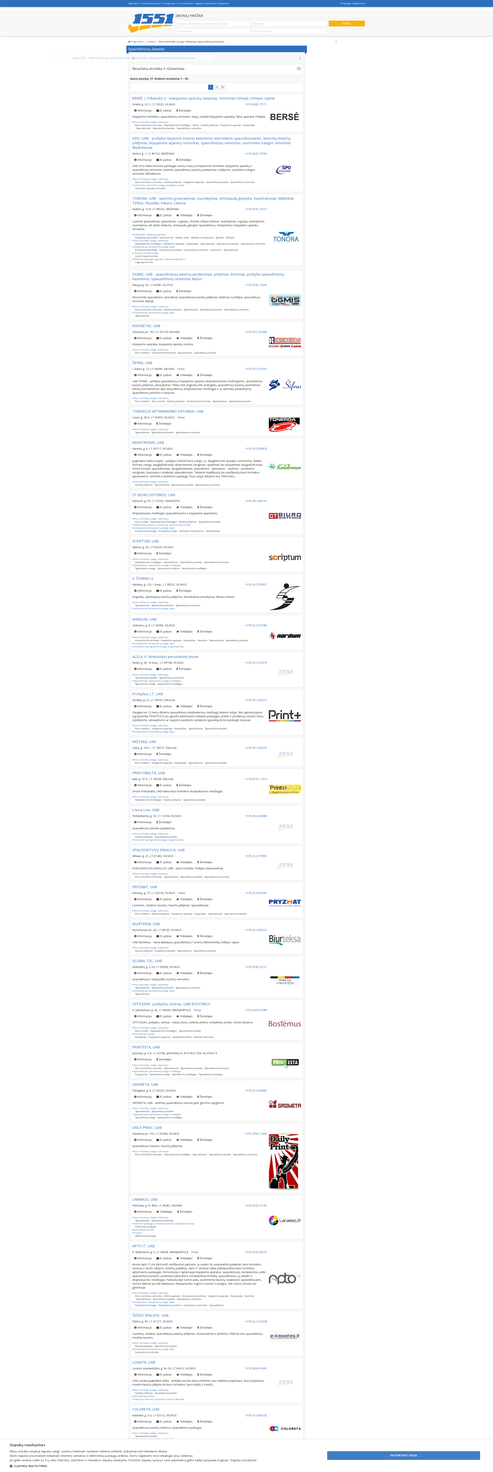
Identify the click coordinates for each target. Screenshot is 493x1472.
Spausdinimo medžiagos (194, 568)
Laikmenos (215, 249)
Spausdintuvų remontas (189, 128)
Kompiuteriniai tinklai (146, 249)
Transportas (169, 3)
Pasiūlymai (210, 3)
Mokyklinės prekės (182, 1037)
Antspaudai (141, 1037)
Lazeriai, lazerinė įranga (145, 252)
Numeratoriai (166, 237)
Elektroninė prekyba (145, 1226)
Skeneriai (202, 640)
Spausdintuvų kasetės (164, 128)
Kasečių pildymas (209, 125)
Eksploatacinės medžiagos (177, 125)
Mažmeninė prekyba (145, 1235)
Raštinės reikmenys (204, 1037)
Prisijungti (345, 3)
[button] (134, 1466)
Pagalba (199, 3)
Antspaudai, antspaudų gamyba (149, 234)
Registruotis (359, 3)
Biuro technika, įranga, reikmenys (150, 122)
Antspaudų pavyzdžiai (146, 237)
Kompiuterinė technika (164, 352)
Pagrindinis (133, 3)
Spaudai (220, 237)
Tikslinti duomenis (151, 3)
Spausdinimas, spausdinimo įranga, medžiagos (157, 565)
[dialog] (246, 1455)
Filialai (181, 369)
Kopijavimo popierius (160, 1037)
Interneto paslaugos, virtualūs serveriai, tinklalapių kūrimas (163, 1223)
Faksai (196, 125)
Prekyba (137, 1232)
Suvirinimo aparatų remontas (150, 188)
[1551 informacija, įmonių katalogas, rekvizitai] (151, 23)
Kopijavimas (141, 1074)
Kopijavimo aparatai (231, 125)
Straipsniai (223, 3)
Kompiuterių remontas (196, 249)
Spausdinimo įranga (145, 568)
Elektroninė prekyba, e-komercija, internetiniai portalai (161, 524)
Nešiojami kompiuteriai (191, 530)
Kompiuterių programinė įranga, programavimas (158, 646)
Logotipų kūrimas (144, 262)
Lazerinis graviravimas (146, 256)
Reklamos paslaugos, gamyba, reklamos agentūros (159, 259)
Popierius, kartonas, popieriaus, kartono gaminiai (158, 1399)
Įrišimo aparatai (172, 1295)
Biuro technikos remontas (148, 125)
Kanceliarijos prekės (143, 1033)
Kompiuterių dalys (167, 530)
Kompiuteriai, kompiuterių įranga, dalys (153, 246)
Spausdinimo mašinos (169, 568)
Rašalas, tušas (182, 237)
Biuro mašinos (142, 352)
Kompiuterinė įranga (145, 530)
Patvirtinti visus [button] (403, 1455)
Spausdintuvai (143, 128)
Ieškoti (347, 23)
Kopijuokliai (249, 125)
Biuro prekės (158, 401)
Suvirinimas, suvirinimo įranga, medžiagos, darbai (158, 185)
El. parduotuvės (185, 3)
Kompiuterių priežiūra (170, 249)
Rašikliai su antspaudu (202, 237)
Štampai (230, 237)
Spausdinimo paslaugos (211, 1074)
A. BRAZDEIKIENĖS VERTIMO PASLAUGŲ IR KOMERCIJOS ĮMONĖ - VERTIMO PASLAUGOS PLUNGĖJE (216, 58)
